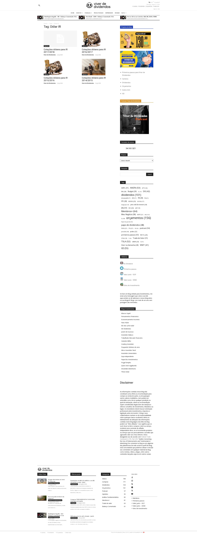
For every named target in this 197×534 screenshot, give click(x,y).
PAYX (124, 228)
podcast (145, 228)
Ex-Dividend (128, 264)
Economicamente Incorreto (130, 319)
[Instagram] (132, 480)
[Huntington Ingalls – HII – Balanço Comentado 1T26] (40, 17)
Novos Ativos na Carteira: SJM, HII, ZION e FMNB (142, 16)
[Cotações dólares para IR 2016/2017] (98, 39)
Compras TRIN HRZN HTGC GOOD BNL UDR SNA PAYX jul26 (82, 500)
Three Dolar (125, 372)
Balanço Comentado (54, 483)
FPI (124, 201)
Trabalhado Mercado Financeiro (132, 338)
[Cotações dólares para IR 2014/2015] (98, 67)
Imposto (46, 46)
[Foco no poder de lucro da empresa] (41, 498)
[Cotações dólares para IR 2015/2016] (60, 67)
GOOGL (140, 201)
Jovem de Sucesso (127, 332)
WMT (144, 245)
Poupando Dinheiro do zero (130, 347)
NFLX (147, 214)
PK (136, 228)
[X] (132, 490)
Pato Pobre (125, 323)
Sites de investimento (131, 285)
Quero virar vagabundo (129, 366)
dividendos (131, 195)
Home (45, 23)
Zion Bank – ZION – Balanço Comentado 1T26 (100, 16)
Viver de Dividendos (50, 55)
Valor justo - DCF (129, 275)
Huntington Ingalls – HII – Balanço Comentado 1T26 (60, 16)
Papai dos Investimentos (129, 359)
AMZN (135, 188)
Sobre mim (126, 90)
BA (123, 191)
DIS (146, 191)
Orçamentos (126, 86)
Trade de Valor (140, 238)
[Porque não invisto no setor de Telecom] (41, 481)
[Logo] (98, 5)
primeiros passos (130, 235)
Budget (132, 191)
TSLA (126, 241)
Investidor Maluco (127, 335)
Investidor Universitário (129, 353)
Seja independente (127, 356)
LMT (137, 208)
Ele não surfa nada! (127, 326)
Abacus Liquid (125, 313)
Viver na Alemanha (130, 245)
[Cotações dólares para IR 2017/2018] (60, 39)
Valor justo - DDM (130, 280)
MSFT (140, 214)
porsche (125, 231)
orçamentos (138, 218)
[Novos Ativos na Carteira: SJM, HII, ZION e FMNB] (123, 17)
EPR (134, 198)
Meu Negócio (128, 214)
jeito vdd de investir (138, 205)
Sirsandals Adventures (128, 369)
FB (140, 198)
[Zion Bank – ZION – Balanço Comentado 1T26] (82, 17)
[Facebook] (132, 477)
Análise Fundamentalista (55, 500)
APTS (144, 188)
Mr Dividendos (126, 329)
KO (131, 208)
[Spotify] (132, 487)
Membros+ (129, 211)
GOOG (132, 201)
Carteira (125, 79)
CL (139, 191)
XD (123, 94)
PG (131, 228)
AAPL (125, 188)
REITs (144, 235)
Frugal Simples (126, 363)
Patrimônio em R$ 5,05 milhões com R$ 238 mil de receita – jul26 (82, 481)
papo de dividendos (132, 225)
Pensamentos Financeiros (130, 316)
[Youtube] (132, 494)
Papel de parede (127, 222)
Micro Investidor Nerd (128, 350)
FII (146, 198)
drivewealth (126, 198)
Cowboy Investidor (127, 344)
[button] (39, 5)
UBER (135, 242)
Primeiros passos (129, 269)
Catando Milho (126, 341)
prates (133, 231)
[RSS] (132, 484)
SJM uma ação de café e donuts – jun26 (82, 516)
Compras (73, 503)
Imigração (125, 204)
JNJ (124, 208)
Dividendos (126, 83)
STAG (124, 238)
